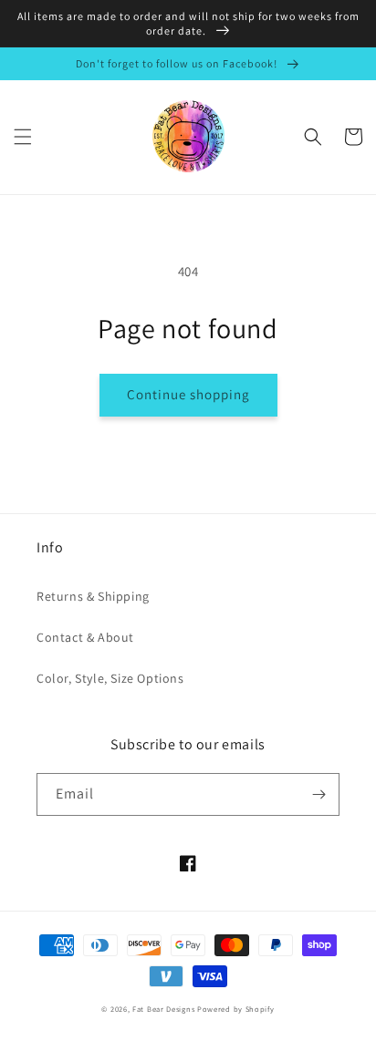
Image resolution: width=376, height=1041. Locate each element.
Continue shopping (188, 394)
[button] (23, 137)
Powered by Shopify (236, 1009)
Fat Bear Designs (163, 1009)
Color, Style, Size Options (110, 678)
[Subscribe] (318, 794)
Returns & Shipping (93, 596)
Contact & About (85, 637)
